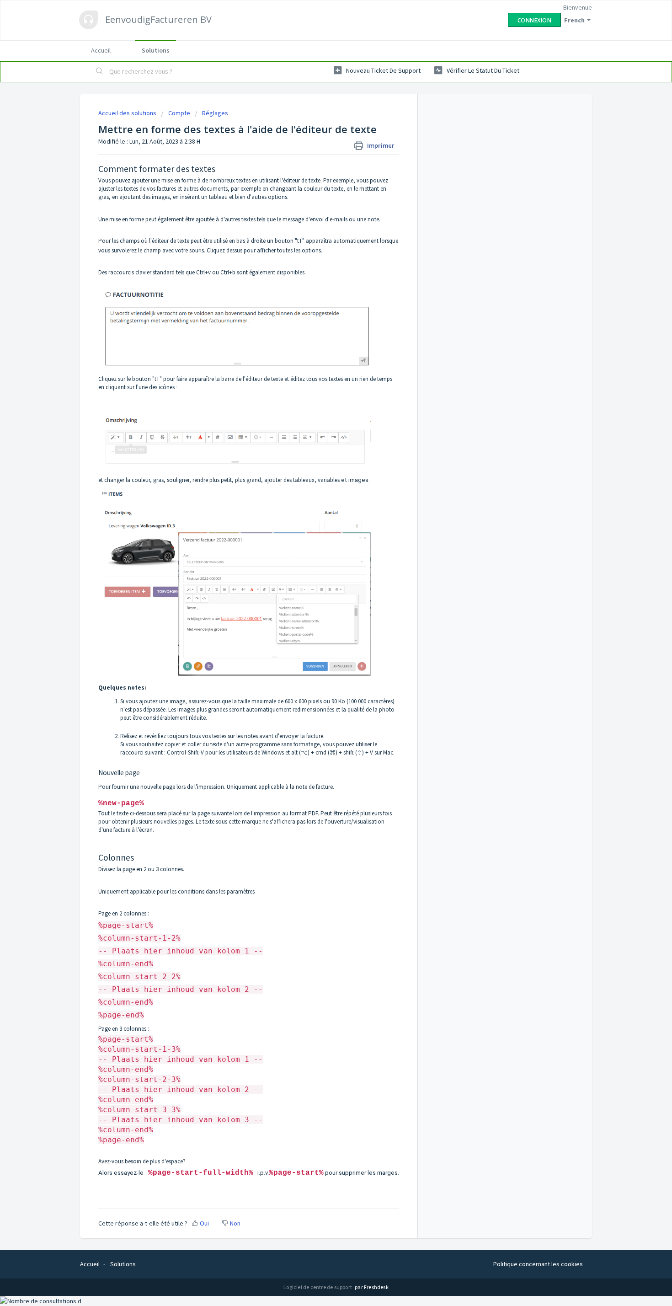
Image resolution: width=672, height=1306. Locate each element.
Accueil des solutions (128, 113)
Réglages (215, 113)
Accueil (101, 50)
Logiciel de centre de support (318, 1287)
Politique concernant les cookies (538, 1264)
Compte (179, 113)
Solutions (156, 50)
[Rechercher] (100, 72)
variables (329, 480)
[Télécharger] (319, 548)
